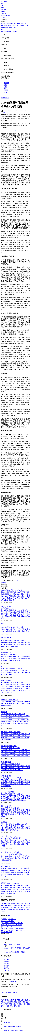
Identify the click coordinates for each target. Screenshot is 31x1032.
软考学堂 (23, 23)
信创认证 (15, 25)
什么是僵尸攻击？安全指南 (12, 640)
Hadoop (5, 606)
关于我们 (6, 959)
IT (1, 666)
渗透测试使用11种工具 (11, 732)
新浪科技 (3, 1000)
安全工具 (14, 746)
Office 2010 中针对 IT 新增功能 (13, 714)
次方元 (13, 1006)
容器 (6, 762)
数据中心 (3, 806)
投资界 (9, 1006)
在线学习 (3, 29)
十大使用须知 (11, 792)
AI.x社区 (27, 948)
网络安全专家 (5, 836)
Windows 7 (4, 792)
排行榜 (11, 23)
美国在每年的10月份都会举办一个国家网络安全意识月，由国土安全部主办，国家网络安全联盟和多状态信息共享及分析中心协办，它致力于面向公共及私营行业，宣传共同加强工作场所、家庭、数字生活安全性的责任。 (15, 688)
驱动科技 (24, 1000)
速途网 (19, 1002)
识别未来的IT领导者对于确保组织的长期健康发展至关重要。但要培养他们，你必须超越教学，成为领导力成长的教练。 (15, 704)
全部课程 (3, 25)
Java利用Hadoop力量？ (12, 590)
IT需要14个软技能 (9, 654)
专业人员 (4, 866)
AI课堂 (3, 17)
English (6, 967)
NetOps (7, 680)
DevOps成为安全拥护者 (13, 627)
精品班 (3, 7)
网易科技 (14, 1000)
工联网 (8, 1004)
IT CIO (3, 623)
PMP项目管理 (7, 27)
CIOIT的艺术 (7, 608)
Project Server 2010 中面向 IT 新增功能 (15, 868)
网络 (10, 680)
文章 (2, 31)
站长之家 (15, 1002)
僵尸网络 (3, 652)
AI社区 (6, 89)
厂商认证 (26, 25)
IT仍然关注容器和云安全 (10, 808)
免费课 (3, 11)
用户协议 (6, 968)
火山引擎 (17, 1006)
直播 (15, 31)
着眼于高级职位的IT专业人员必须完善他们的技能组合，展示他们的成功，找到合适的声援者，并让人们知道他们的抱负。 (15, 858)
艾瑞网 (10, 1002)
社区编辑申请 (5, 98)
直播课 (19, 23)
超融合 (9, 762)
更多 (8, 915)
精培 (12, 952)
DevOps (3, 637)
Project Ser (3, 882)
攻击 (11, 637)
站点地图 (6, 963)
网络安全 (6, 582)
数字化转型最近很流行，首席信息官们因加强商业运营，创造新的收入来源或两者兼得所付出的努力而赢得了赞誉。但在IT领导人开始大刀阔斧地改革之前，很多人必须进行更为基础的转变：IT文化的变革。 (15, 614)
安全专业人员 (5, 852)
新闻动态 (6, 961)
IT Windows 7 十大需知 (11, 778)
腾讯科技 (8, 1000)
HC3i (14, 944)
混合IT (3, 680)
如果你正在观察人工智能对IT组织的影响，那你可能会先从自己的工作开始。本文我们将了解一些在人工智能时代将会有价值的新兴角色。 (15, 768)
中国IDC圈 (25, 1004)
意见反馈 (6, 965)
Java (2, 606)
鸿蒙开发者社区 (5, 15)
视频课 (3, 23)
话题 (5, 87)
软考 (11, 25)
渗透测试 (3, 746)
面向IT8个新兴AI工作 (10, 764)
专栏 (12, 31)
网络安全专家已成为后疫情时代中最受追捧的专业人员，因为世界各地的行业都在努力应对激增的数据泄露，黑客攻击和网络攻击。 (15, 828)
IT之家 (4, 1004)
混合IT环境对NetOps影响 (11, 668)
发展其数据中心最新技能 (12, 794)
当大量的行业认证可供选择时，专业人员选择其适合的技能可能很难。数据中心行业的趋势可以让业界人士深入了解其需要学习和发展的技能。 (15, 798)
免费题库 (14, 27)
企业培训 (3, 13)
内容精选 (6, 83)
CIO (3, 712)
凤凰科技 (19, 1000)
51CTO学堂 (7, 952)
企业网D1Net (18, 580)
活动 (5, 93)
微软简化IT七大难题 (10, 883)
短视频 (15, 23)
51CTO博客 (7, 948)
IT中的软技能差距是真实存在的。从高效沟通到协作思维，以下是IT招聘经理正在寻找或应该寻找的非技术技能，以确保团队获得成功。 (15, 658)
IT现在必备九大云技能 (10, 748)
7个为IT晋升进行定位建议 (11, 854)
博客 (2, 3)
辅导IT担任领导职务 (9, 700)
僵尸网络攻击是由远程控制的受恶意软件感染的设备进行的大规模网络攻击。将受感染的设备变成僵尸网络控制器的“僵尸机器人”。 (15, 644)
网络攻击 (8, 652)
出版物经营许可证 (11, 992)
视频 (5, 85)
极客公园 (12, 1004)
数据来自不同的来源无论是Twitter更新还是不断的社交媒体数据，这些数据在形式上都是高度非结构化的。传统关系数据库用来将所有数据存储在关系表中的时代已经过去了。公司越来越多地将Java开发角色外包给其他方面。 (15, 596)
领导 (8, 866)
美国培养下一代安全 (12, 682)
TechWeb (5, 1002)
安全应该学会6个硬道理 (11, 838)
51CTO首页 (4, 1)
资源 (4, 31)
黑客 (15, 836)
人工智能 (4, 776)
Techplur (17, 944)
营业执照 (3, 992)
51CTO (6, 944)
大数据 (9, 606)
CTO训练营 (22, 952)
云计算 (3, 762)
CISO (2, 582)
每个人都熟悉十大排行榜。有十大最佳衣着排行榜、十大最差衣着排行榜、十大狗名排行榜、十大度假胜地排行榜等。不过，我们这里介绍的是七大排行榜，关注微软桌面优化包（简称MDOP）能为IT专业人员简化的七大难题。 (15, 889)
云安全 (7, 822)
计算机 (9, 776)
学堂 (2, 5)
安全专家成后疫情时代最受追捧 (14, 824)
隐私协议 (6, 970)
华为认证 (20, 25)
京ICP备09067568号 (12, 981)
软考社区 (3, 9)
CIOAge (10, 944)
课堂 (10, 31)
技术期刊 (6, 91)
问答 (7, 31)
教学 (5, 712)
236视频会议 (18, 1004)
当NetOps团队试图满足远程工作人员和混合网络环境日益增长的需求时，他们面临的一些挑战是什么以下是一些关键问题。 (15, 672)
